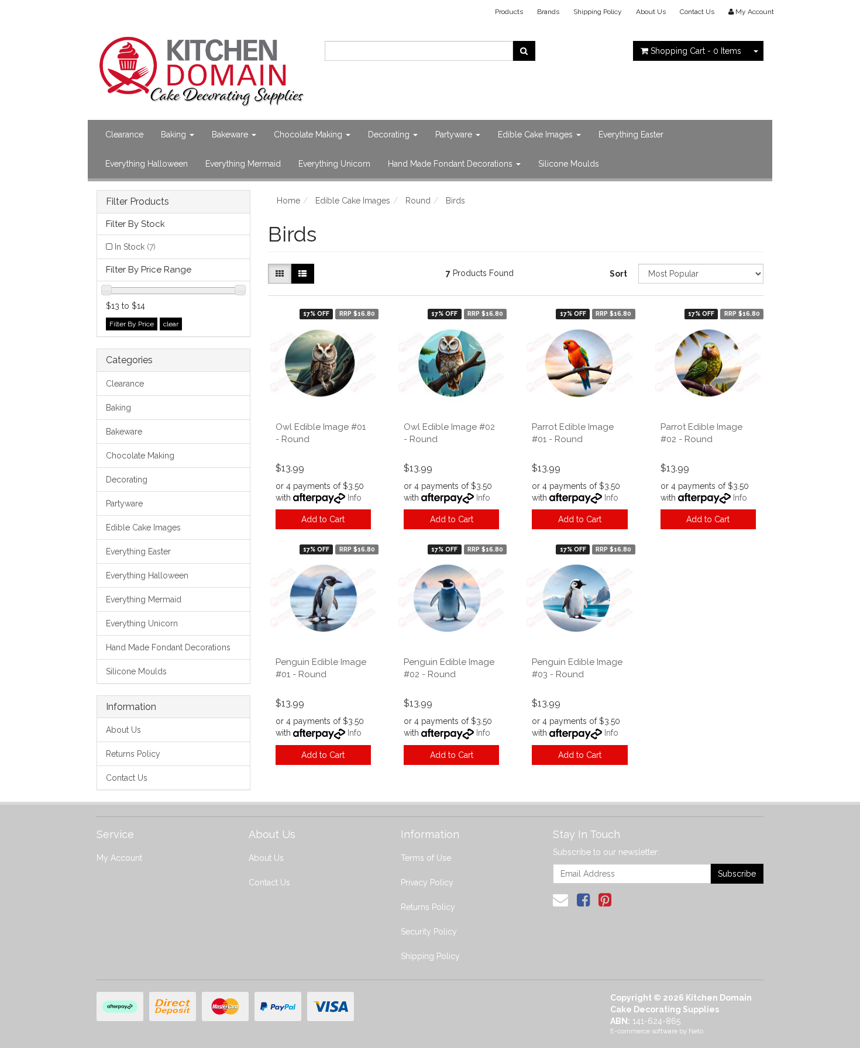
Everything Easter (630, 134)
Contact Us (697, 12)
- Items (696, 51)
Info (355, 497)
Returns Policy (133, 754)
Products (509, 12)
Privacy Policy (427, 882)
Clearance (124, 134)
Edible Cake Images (536, 134)
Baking (174, 134)
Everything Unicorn (334, 163)
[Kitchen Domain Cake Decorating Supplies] (202, 68)
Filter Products (137, 201)
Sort (618, 273)
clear (170, 324)
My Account (119, 858)
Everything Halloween (146, 163)
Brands (548, 12)
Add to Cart (323, 519)
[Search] (523, 51)
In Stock (135, 246)
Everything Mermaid (243, 163)
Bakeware (231, 134)
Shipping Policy (597, 12)
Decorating (390, 134)
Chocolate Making (309, 134)
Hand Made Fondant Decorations (451, 163)
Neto (696, 1031)
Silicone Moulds (568, 163)
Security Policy (429, 931)
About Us (651, 12)
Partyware (454, 134)
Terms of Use (426, 858)
